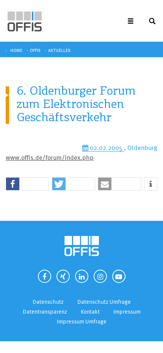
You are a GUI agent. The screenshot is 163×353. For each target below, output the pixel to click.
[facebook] (44, 276)
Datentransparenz (45, 311)
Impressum (127, 311)
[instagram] (100, 276)
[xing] (63, 276)
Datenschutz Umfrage (104, 301)
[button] (27, 184)
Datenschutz (48, 301)
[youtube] (118, 276)
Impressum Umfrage (82, 321)
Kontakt (90, 311)
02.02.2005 (106, 147)
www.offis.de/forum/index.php (50, 157)
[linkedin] (81, 276)
